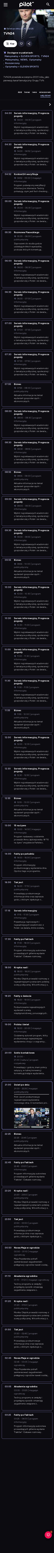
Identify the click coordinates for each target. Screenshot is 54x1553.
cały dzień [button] (45, 95)
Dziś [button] (20, 92)
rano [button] (34, 92)
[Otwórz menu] (5, 4)
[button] (50, 104)
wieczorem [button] (45, 92)
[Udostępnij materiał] (29, 43)
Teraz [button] (27, 92)
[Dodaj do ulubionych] (21, 43)
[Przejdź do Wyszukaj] (48, 4)
